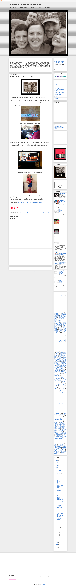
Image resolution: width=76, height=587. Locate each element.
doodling (63, 334)
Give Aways (63, 351)
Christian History (63, 322)
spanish (64, 424)
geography (56, 349)
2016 (57, 467)
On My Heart (59, 490)
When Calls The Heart (37, 150)
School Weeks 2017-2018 (59, 417)
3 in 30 (57, 298)
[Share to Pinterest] (15, 212)
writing (55, 453)
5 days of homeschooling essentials (60, 303)
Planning (56, 408)
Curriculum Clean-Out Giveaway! (61, 220)
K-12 (58, 377)
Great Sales (63, 355)
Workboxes (58, 452)
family (65, 339)
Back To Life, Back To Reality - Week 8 (60, 511)
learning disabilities (57, 379)
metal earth (60, 387)
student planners (62, 427)
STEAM (60, 425)
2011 (57, 545)
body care (56, 316)
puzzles (61, 409)
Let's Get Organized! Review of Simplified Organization (60, 263)
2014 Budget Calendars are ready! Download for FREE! (62, 272)
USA (58, 445)
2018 (57, 464)
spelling (55, 425)
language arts (58, 378)
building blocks (63, 318)
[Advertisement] (30, 256)
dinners (55, 334)
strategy (55, 427)
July (57, 529)
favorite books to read (60, 340)
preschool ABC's (63, 408)
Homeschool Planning (58, 368)
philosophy (56, 406)
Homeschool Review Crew (59, 369)
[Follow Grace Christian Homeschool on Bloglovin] (12, 579)
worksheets (63, 452)
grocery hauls (61, 356)
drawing (55, 335)
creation (57, 331)
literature (59, 380)
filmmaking (55, 341)
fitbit (64, 342)
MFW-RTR (61, 389)
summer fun (63, 428)
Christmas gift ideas (60, 324)
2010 (57, 547)
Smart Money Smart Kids (58, 424)
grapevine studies (63, 354)
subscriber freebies (57, 428)
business (55, 319)
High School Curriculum (61, 360)
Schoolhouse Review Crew (58, 420)
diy (59, 334)
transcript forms (61, 444)
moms (60, 393)
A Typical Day (13, 7)
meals (55, 384)
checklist (63, 319)
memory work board (58, 386)
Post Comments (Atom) (33, 271)
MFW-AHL (56, 388)
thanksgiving (64, 434)
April (58, 534)
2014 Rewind (56, 295)
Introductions (56, 376)
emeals (55, 338)
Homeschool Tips (57, 370)
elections (55, 337)
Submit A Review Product (59, 92)
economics (56, 336)
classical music (62, 327)
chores (60, 320)
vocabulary (64, 447)
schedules (63, 414)
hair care (60, 357)
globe (62, 352)
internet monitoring (62, 374)
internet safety (57, 375)
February (58, 537)
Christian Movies (58, 323)
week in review (40, 212)
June (58, 530)
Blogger (44, 584)
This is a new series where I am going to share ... (60, 507)
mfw (64, 387)
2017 (57, 465)
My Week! (58, 503)
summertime (56, 429)
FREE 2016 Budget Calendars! (61, 210)
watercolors (64, 448)
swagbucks (61, 431)
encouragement (61, 338)
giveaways (58, 352)
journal (65, 376)
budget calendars (62, 317)
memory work (62, 385)
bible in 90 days (57, 313)
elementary (60, 337)
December (59, 470)
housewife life (63, 372)
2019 (57, 462)
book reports (61, 316)
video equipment (62, 445)
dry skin (59, 335)
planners (62, 407)
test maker (61, 433)
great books (58, 355)
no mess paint (58, 399)
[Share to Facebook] (13, 212)
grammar (57, 354)
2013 (57, 542)
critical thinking (62, 331)
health (64, 358)
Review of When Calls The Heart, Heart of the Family (60, 515)
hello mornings (57, 359)
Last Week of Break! (59, 519)
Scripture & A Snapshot (59, 493)
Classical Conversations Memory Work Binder (62, 231)
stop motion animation (61, 426)
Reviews (32, 7)
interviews (63, 375)
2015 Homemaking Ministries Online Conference (59, 481)
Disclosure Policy (57, 94)
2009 (57, 549)
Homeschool (56, 365)
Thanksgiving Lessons (59, 435)
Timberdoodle (63, 440)
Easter (63, 335)
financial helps (62, 341)
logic (62, 380)
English (55, 339)
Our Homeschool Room (23, 7)
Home (30, 268)
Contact (55, 96)
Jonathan (61, 376)
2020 (57, 460)
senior (60, 423)
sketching (63, 423)
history (57, 361)
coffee (60, 328)
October (58, 473)
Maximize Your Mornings (59, 383)
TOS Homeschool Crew (60, 442)
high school (64, 359)
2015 (57, 468)
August (58, 527)
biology (57, 314)
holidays (62, 361)
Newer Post (12, 268)
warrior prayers (58, 448)
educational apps (62, 336)
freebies (55, 345)
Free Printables (57, 86)
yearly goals (60, 453)
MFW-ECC (56, 389)
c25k (59, 319)
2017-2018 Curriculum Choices (61, 297)
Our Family (61, 403)
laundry (63, 378)
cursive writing (62, 333)
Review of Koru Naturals (59, 495)
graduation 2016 (63, 353)
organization (56, 403)
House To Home (57, 372)
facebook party (60, 339)
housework (57, 373)
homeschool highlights (59, 367)
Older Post (48, 268)
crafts (65, 330)
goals (65, 352)
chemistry (55, 320)
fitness (55, 343)
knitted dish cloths (63, 377)
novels (56, 401)
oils (59, 401)
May (58, 532)
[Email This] (10, 212)
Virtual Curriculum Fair (58, 446)
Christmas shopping (57, 325)
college (60, 329)
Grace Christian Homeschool (25, 4)
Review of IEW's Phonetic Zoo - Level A (60, 486)
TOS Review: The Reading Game (62, 201)
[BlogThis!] (11, 212)
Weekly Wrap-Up (21, 202)
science (55, 422)
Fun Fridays (60, 346)
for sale (60, 343)
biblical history (64, 313)
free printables (47, 7)
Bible (63, 312)
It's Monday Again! (60, 488)
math (63, 382)
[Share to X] (12, 212)
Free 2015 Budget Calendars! (61, 281)
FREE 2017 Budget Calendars (61, 242)
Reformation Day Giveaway (60, 502)
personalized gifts (62, 405)
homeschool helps (62, 366)
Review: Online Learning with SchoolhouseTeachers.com (62, 253)
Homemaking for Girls (60, 364)
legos (62, 379)
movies (60, 395)
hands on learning (58, 358)
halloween (64, 357)
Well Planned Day (63, 451)
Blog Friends (56, 98)
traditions (55, 444)
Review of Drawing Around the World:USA (60, 498)
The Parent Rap (62, 193)
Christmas (64, 323)
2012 (57, 544)
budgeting (56, 318)
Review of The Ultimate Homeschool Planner (59, 476)
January (58, 538)
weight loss (56, 451)
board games (63, 315)
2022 (57, 459)
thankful (65, 433)
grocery (55, 356)
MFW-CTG (62, 388)
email (64, 337)
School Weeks (39, 7)
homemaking (63, 363)
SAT (59, 414)
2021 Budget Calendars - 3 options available (60, 62)
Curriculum (56, 332)
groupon (55, 357)
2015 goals (63, 295)
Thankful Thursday (58, 434)
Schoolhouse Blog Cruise (59, 418)
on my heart (63, 401)
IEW (61, 373)
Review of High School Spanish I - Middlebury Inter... (60, 522)
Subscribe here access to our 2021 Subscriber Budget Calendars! (59, 89)
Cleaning (55, 328)
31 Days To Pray (61, 299)
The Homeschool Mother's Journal (34, 202)
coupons (61, 330)
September (59, 525)
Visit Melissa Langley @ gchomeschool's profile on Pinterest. (59, 127)
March (58, 535)
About (55, 84)
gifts (58, 351)
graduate (57, 353)
